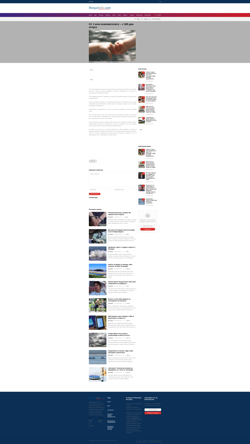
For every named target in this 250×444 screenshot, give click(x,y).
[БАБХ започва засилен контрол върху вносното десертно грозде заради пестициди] (141, 109)
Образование (139, 15)
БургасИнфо (91, 62)
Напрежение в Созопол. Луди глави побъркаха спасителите (120, 351)
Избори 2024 (147, 15)
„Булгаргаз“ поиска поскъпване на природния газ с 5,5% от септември (120, 369)
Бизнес (114, 15)
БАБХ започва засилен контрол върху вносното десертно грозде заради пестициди (150, 109)
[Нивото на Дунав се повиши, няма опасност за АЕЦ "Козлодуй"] (97, 271)
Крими (119, 15)
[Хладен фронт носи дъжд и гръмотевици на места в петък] (97, 340)
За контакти (110, 410)
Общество (108, 15)
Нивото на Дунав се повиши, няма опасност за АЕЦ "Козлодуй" (120, 265)
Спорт (127, 286)
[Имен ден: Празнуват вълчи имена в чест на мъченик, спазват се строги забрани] (141, 99)
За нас (109, 401)
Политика (101, 15)
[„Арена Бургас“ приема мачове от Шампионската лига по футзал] (141, 120)
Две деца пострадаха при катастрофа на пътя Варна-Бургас (121, 230)
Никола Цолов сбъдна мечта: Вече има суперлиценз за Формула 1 (122, 282)
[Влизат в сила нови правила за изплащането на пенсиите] (97, 305)
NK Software (115, 440)
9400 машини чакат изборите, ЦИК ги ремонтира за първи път (121, 317)
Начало (90, 15)
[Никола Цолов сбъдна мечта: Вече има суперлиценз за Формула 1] (97, 288)
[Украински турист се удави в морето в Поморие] (97, 253)
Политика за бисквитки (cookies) (110, 428)
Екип (108, 405)
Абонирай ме (148, 229)
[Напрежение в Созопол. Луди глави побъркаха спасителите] (97, 357)
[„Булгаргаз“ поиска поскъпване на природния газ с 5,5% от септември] (97, 374)
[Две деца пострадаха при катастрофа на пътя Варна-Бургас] (97, 236)
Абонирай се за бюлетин (153, 413)
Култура (132, 15)
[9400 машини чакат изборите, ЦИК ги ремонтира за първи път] (97, 322)
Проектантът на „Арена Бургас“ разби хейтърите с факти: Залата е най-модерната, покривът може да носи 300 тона (151, 189)
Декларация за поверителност (142, 442)
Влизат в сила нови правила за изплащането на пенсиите (119, 300)
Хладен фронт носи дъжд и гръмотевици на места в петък (119, 334)
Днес (95, 15)
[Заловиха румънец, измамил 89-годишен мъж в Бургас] (97, 219)
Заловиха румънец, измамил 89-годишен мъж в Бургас (119, 213)
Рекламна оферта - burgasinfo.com (111, 415)
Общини (125, 15)
